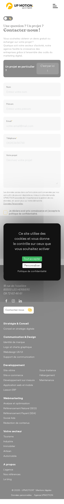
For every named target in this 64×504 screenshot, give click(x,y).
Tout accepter (32, 259)
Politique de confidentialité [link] (32, 271)
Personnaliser (32, 266)
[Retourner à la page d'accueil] (19, 6)
